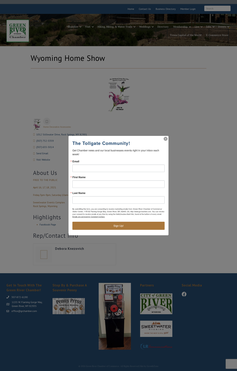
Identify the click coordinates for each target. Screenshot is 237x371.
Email (75, 161)
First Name (79, 177)
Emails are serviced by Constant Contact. (88, 216)
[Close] (166, 139)
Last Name (78, 193)
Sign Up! (118, 226)
